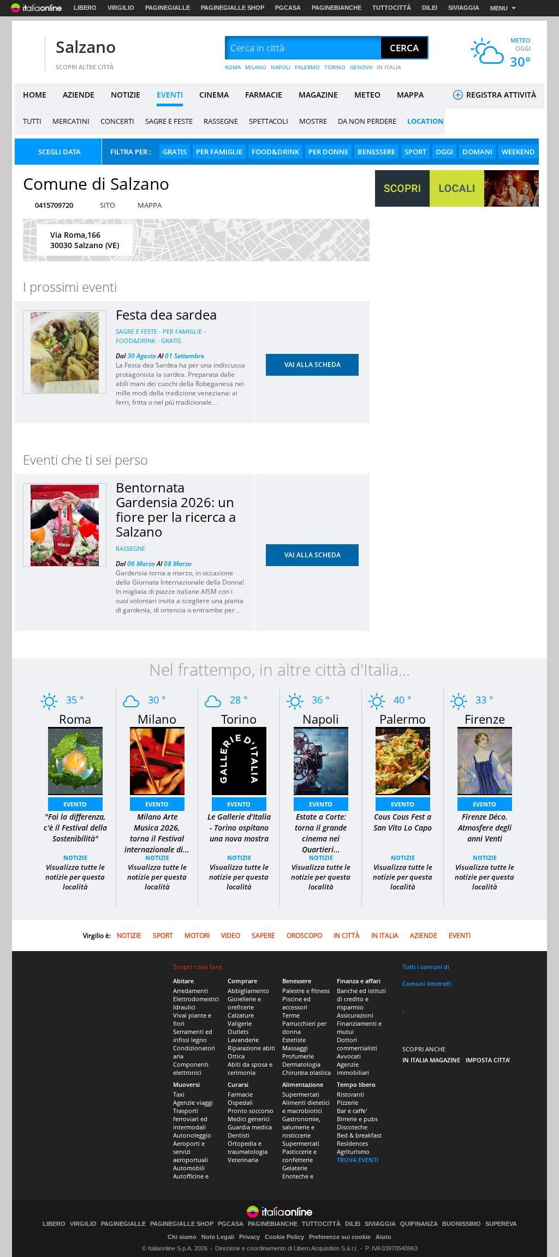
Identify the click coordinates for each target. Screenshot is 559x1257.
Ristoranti (350, 1094)
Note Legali (217, 1237)
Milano (157, 719)
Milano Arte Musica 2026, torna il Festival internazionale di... (156, 833)
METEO (367, 94)
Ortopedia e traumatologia (247, 1147)
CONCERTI (117, 121)
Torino (239, 719)
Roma (75, 719)
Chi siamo (182, 1237)
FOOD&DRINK (275, 152)
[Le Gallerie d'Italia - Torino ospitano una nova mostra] (239, 760)
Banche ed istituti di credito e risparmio (361, 999)
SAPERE (263, 935)
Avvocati (349, 1056)
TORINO (335, 67)
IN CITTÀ (347, 935)
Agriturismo (353, 1151)
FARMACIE (263, 94)
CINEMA (214, 94)
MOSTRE (313, 121)
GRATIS (175, 152)
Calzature (241, 1015)
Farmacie (240, 1094)
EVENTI (170, 94)
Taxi (179, 1094)
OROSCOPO (304, 935)
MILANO (255, 67)
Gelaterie (294, 1168)
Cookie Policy (284, 1237)
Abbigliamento (248, 991)
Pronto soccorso (250, 1110)
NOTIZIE (125, 94)
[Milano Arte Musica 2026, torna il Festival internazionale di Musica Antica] (157, 760)
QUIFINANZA (419, 1224)
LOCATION (425, 121)
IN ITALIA (389, 67)
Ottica (236, 1056)
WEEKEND (518, 152)
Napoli (320, 719)
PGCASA (288, 7)
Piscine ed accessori (296, 1003)
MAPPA (410, 94)
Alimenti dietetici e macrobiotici (306, 1106)
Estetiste (294, 1040)
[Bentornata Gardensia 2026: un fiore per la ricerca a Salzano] (65, 525)
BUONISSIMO (461, 1224)
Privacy (249, 1237)
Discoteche (352, 1127)
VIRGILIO (121, 7)
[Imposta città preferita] (28, 48)
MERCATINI (71, 121)
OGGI (444, 152)
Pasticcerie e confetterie (299, 1155)
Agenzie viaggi (193, 1102)
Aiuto (383, 1237)
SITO (107, 205)
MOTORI (197, 935)
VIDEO (230, 935)
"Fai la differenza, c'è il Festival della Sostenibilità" (75, 827)
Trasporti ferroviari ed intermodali (190, 1118)
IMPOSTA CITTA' (488, 1060)
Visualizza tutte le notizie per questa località (75, 877)
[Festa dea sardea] (65, 352)
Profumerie (298, 1056)
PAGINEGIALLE (167, 7)
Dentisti (238, 1135)
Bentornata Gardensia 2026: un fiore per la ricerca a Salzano (176, 509)
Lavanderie (243, 1040)
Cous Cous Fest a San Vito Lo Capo (402, 822)
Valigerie (240, 1023)
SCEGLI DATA (59, 152)
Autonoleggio (192, 1135)
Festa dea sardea (166, 314)
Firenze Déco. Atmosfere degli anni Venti (485, 827)
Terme (291, 1015)
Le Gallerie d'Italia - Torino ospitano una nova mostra (239, 827)
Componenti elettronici (191, 1068)
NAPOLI (280, 67)
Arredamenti (190, 991)
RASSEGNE (221, 121)
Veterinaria (243, 1160)
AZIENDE (78, 94)
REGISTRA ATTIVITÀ (500, 94)
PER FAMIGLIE (219, 152)
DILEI (429, 7)
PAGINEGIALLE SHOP (232, 7)
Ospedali (240, 1102)
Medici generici (249, 1119)
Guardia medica (250, 1127)
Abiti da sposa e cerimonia (250, 1068)
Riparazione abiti (251, 1048)
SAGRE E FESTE (169, 121)
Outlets (238, 1031)
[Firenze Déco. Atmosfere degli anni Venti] (484, 760)
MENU (499, 8)
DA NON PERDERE (367, 121)
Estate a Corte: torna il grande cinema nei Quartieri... (321, 833)
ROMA (233, 67)
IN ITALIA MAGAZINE (431, 1060)
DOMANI (477, 152)
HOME (34, 94)
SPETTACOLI (268, 121)
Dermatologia (301, 1064)
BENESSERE (376, 152)
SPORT (415, 152)
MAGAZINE (318, 94)
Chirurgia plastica (306, 1072)
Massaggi (295, 1048)
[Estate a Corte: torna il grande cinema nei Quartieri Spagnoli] (321, 760)
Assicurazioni (355, 1015)
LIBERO (85, 7)
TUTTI (32, 121)
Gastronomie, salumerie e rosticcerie (301, 1127)
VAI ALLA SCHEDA (312, 364)
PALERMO (307, 67)
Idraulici (184, 1007)
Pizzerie (347, 1102)
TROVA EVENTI (357, 1160)
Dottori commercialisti (357, 1044)
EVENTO (75, 804)
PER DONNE (328, 152)
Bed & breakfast (359, 1135)
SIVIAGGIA (463, 7)
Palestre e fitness (306, 991)
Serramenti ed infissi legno (192, 1035)
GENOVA (361, 67)
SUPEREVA (501, 1224)
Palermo (402, 719)
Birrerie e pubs (357, 1119)
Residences (352, 1143)
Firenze (485, 719)
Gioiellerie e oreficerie (244, 1003)
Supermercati (300, 1094)
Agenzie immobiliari (353, 1068)
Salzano (86, 46)
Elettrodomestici (196, 999)
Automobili (189, 1168)
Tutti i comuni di (425, 967)
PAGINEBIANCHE (336, 7)
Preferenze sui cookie (340, 1237)
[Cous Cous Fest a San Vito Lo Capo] (403, 760)
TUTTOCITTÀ (391, 7)
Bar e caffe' (352, 1110)
